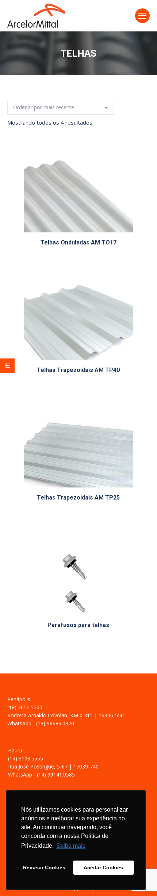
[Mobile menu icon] (142, 15)
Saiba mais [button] (70, 846)
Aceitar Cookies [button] (103, 867)
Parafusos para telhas (78, 625)
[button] (139, 223)
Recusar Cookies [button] (44, 867)
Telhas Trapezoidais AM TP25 (78, 497)
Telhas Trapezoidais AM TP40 (78, 370)
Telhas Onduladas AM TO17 (78, 242)
